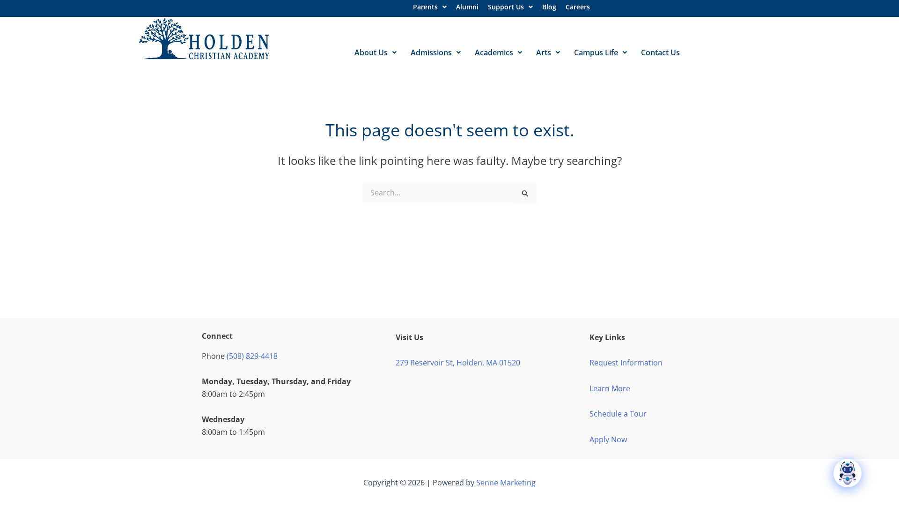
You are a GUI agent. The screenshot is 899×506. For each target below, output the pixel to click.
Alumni (467, 6)
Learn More (610, 388)
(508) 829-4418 (252, 356)
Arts (543, 52)
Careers (578, 6)
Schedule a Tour (618, 414)
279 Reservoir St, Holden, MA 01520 (458, 362)
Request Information (626, 362)
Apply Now (608, 439)
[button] (429, 7)
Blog (549, 6)
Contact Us (660, 52)
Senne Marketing (506, 482)
